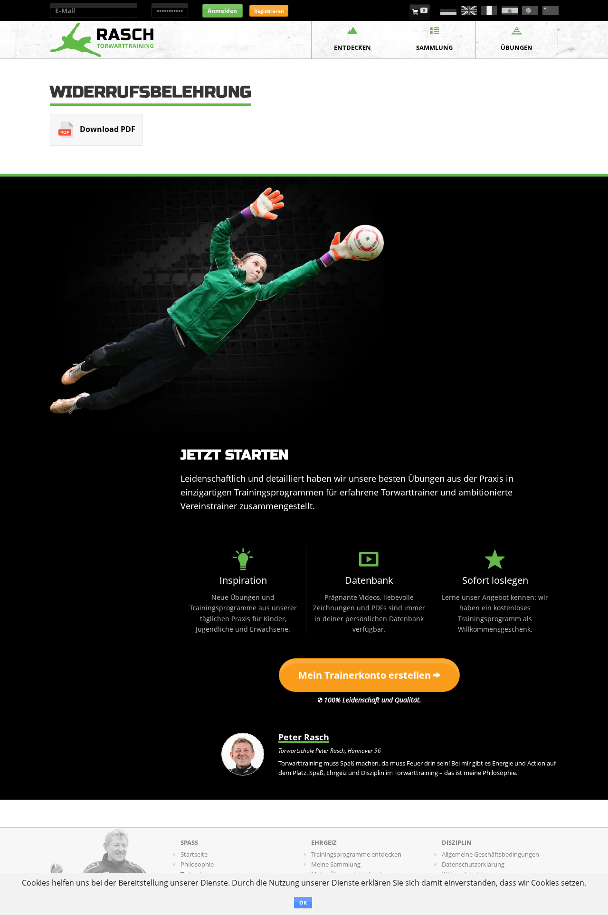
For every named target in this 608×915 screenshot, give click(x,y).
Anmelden (222, 11)
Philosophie (197, 864)
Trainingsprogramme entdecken (356, 854)
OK (303, 902)
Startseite (194, 854)
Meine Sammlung (336, 864)
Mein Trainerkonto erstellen (365, 675)
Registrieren (269, 11)
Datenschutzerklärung (473, 864)
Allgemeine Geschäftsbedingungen (490, 854)
